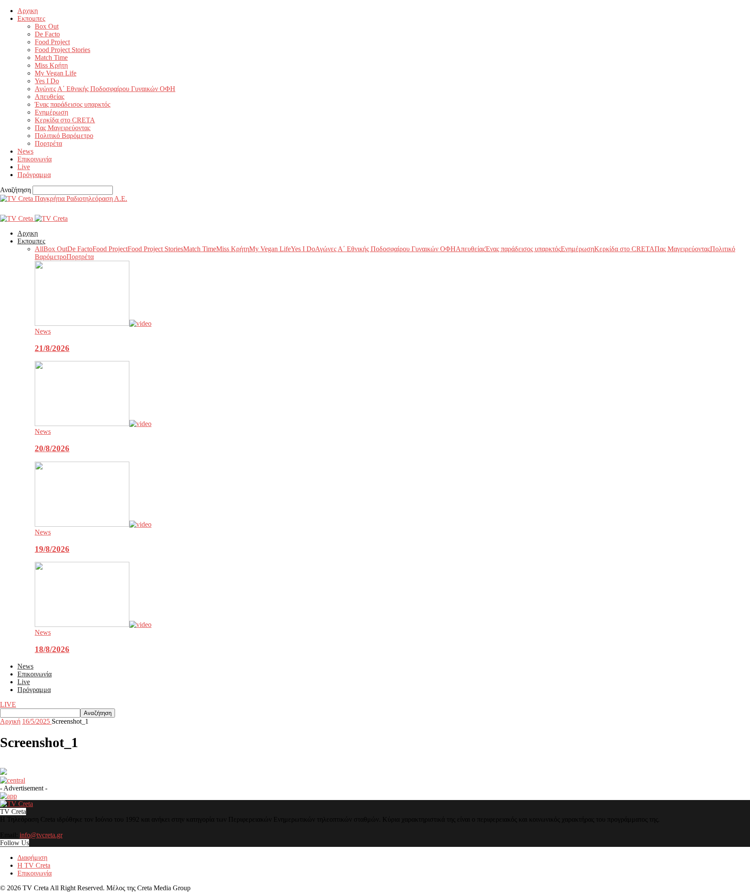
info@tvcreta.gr (41, 835)
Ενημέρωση (51, 112)
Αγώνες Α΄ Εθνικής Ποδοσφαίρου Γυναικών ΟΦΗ (105, 88)
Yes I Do (47, 81)
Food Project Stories (62, 49)
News (25, 151)
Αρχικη (27, 10)
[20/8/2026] (93, 423)
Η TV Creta (33, 865)
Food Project (52, 42)
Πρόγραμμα (34, 174)
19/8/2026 (52, 549)
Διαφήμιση (32, 857)
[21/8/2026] (93, 323)
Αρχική (10, 721)
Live (23, 167)
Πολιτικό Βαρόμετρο (64, 135)
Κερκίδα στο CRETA (65, 120)
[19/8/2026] (93, 524)
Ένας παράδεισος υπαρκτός (72, 104)
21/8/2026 (52, 348)
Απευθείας (49, 96)
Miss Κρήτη (51, 65)
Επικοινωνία (34, 159)
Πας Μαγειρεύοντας (62, 127)
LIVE (8, 704)
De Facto (47, 34)
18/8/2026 (52, 649)
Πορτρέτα (48, 143)
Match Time (51, 57)
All (39, 249)
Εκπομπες (31, 18)
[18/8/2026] (93, 624)
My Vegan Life (55, 73)
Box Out (47, 26)
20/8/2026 (52, 448)
